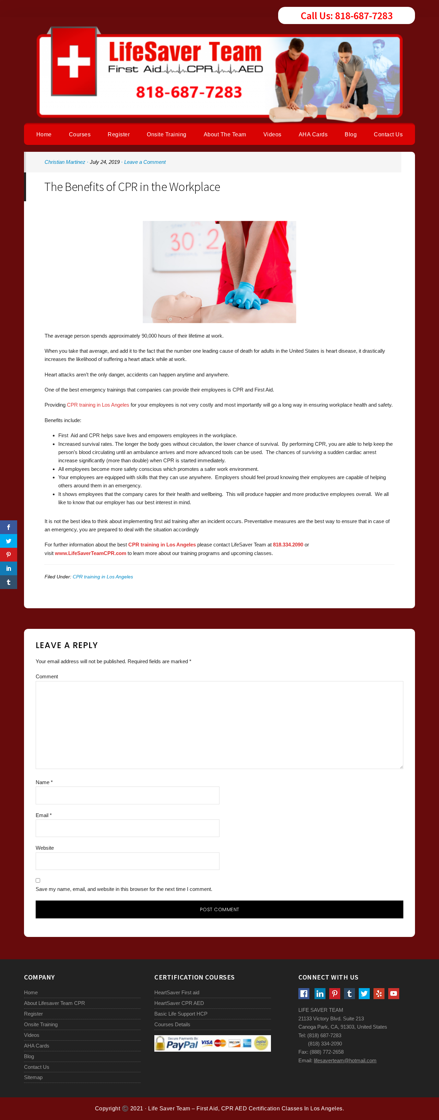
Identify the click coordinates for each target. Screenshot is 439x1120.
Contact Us (36, 1067)
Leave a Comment (145, 162)
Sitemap (33, 1077)
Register (33, 1014)
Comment (47, 676)
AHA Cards (36, 1046)
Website (45, 848)
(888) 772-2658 (327, 1052)
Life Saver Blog (219, 73)
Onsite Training (41, 1024)
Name (44, 782)
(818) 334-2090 (325, 1044)
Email (44, 815)
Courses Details (172, 1024)
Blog (29, 1056)
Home (31, 992)
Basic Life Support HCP (180, 1014)
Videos (31, 1035)
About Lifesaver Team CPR (54, 1003)
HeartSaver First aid (176, 992)
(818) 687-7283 (324, 1035)
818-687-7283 (364, 15)
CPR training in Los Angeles (98, 405)
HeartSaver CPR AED (179, 1003)
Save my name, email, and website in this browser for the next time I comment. (124, 889)
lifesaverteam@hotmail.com (345, 1060)
